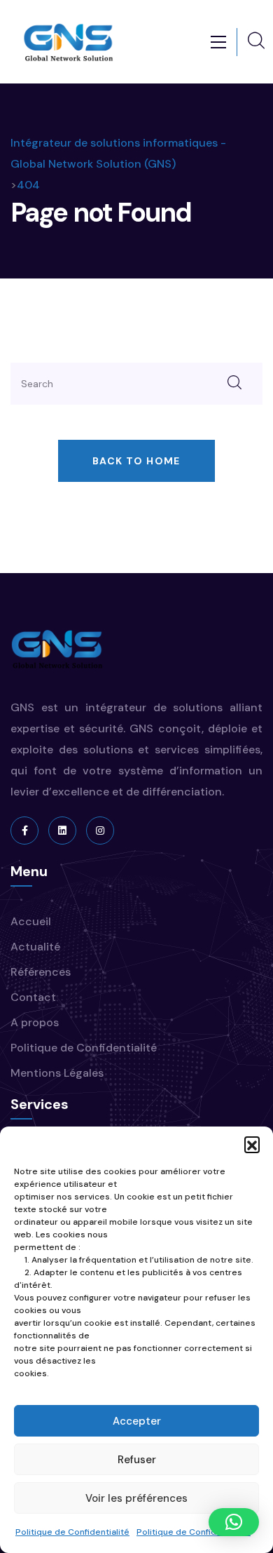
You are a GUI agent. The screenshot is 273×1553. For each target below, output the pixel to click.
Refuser (137, 1460)
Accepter (137, 1421)
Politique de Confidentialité (72, 1532)
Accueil (30, 921)
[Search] (234, 383)
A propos (34, 1022)
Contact (33, 997)
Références (40, 971)
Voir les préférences (136, 1498)
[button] (252, 1144)
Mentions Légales (57, 1072)
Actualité (35, 946)
